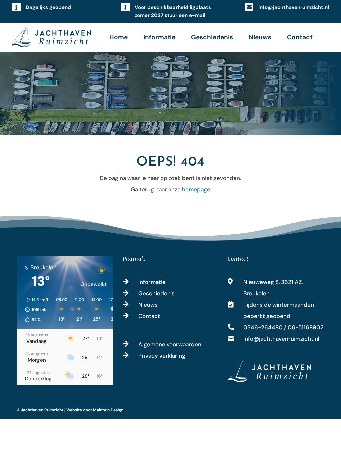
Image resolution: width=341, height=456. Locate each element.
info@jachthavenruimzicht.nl (293, 7)
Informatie (159, 37)
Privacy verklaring (161, 355)
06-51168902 (306, 327)
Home (118, 37)
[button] (35, 309)
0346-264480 (263, 327)
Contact (300, 37)
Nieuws (260, 37)
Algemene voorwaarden (169, 344)
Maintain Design (108, 410)
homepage (196, 189)
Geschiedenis (212, 37)
